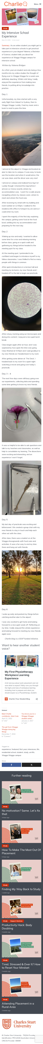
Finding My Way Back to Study (21, 889)
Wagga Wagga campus (11, 755)
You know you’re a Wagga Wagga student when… (29, 716)
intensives (32, 749)
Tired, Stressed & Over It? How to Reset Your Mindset (21, 966)
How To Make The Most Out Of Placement (21, 851)
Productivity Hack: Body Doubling (17, 926)
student (20, 752)
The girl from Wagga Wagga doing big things (10, 729)
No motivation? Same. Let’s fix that (21, 812)
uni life (31, 752)
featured (15, 749)
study (26, 752)
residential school (9, 752)
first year (23, 749)
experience (6, 749)
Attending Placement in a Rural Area (18, 1005)
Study (5, 28)
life (38, 749)
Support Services (16, 921)
